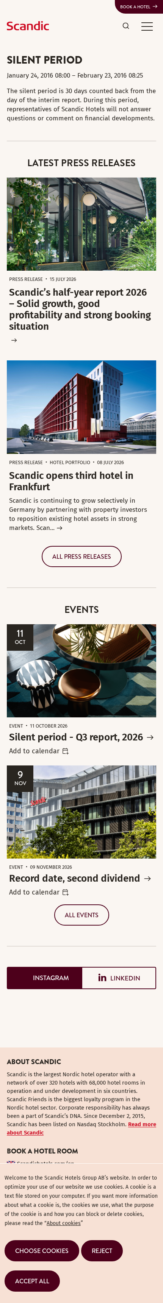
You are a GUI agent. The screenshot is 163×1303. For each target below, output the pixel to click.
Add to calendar (34, 751)
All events (82, 915)
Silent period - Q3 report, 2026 (76, 737)
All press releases (81, 556)
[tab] (44, 978)
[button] (147, 26)
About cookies (64, 1223)
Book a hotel (135, 7)
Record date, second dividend (74, 878)
